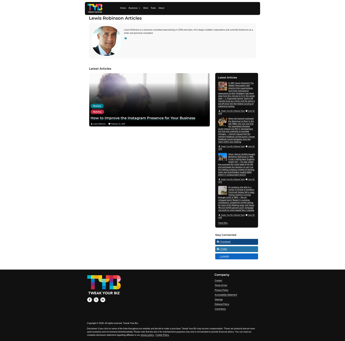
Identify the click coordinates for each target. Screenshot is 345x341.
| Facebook (224, 242)
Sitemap (219, 299)
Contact (218, 280)
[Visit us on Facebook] (89, 299)
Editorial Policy (222, 304)
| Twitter (223, 249)
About (161, 8)
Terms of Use (221, 285)
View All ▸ (223, 223)
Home (123, 8)
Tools (153, 8)
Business (133, 8)
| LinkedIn (224, 256)
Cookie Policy (162, 335)
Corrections (220, 309)
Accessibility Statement (226, 295)
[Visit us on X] (96, 299)
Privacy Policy (221, 290)
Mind (145, 8)
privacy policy (147, 335)
